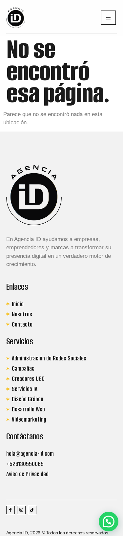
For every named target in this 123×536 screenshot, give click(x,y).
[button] (108, 521)
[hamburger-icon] (108, 18)
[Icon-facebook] (10, 510)
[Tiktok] (32, 510)
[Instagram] (21, 510)
